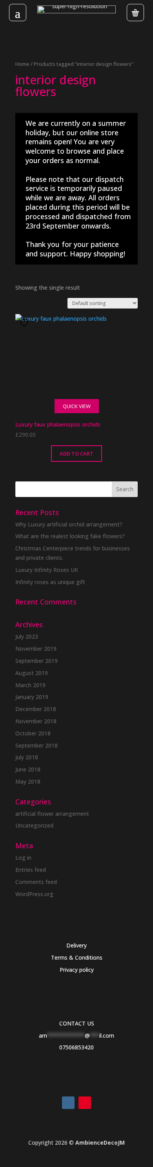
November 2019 (35, 648)
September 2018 (36, 745)
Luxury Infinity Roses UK (46, 570)
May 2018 (27, 781)
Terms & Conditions (76, 957)
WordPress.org (34, 894)
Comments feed (36, 882)
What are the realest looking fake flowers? (70, 536)
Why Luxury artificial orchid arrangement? (68, 524)
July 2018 (26, 757)
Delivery (76, 945)
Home (22, 63)
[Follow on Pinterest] (84, 1102)
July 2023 (26, 636)
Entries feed (30, 869)
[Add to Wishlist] (25, 323)
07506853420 (76, 1047)
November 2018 (35, 721)
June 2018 (27, 769)
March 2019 (30, 685)
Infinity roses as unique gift (50, 582)
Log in (23, 857)
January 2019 (31, 697)
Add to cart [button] (76, 453)
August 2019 (31, 673)
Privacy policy (77, 969)
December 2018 (35, 709)
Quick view (77, 406)
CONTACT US (76, 1023)
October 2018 (33, 733)
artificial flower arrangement (52, 813)
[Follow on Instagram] (68, 1102)
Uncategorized (34, 825)
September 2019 (36, 660)
